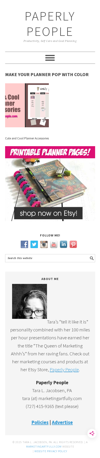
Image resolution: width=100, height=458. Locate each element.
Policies (40, 422)
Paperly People (50, 23)
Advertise (62, 422)
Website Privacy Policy (50, 451)
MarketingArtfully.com (44, 446)
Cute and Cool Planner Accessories (27, 138)
